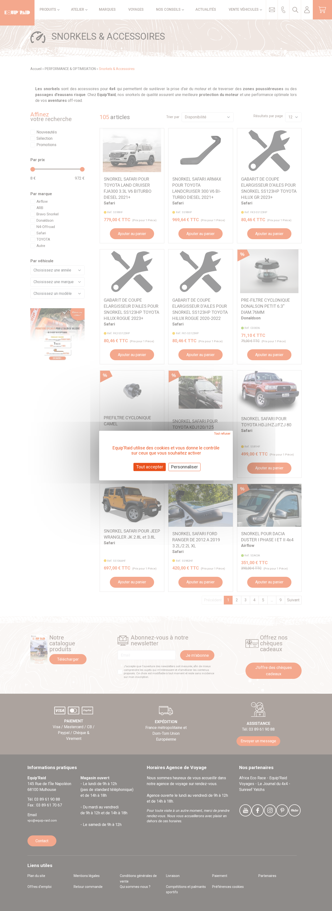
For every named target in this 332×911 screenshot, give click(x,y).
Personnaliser (184, 466)
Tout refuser (222, 433)
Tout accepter (149, 466)
